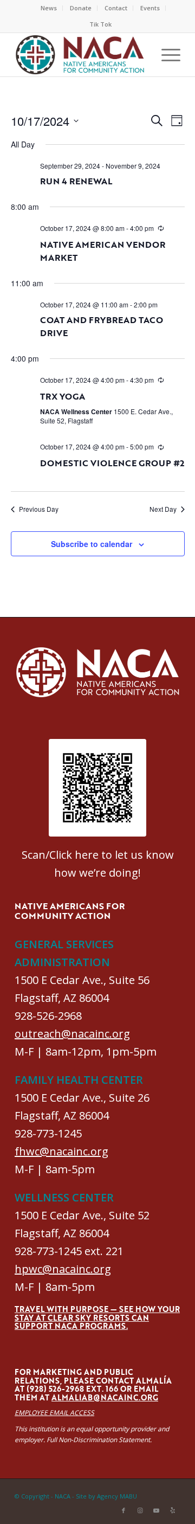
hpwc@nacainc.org (63, 1269)
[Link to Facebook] (123, 1510)
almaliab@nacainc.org (104, 1397)
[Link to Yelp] (172, 1510)
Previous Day (38, 509)
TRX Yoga (62, 396)
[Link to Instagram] (140, 1510)
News (49, 8)
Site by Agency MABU (106, 1496)
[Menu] (165, 54)
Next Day (163, 509)
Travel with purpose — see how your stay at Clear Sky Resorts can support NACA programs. (97, 1317)
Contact (116, 8)
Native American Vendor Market (102, 251)
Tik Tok (100, 24)
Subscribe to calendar (91, 543)
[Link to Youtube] (156, 1510)
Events (150, 8)
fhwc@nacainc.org (61, 1151)
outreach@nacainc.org (72, 1033)
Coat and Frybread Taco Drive (101, 326)
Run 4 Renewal (76, 181)
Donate (81, 8)
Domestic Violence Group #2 (112, 463)
